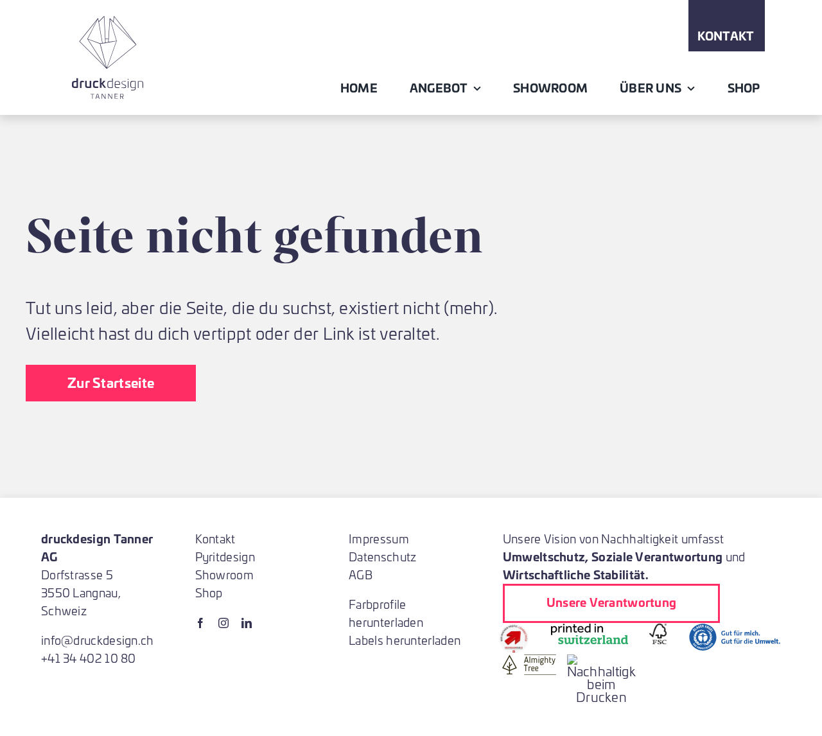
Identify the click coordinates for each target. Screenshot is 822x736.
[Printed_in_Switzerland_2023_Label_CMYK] (589, 629)
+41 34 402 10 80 (88, 658)
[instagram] (223, 623)
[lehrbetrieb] (514, 629)
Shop (209, 592)
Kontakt (215, 538)
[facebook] (200, 623)
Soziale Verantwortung (656, 556)
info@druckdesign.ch (97, 640)
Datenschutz (382, 556)
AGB (360, 574)
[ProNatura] (601, 660)
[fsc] (658, 629)
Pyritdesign (225, 556)
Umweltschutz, (546, 556)
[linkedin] (246, 623)
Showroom (224, 574)
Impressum (379, 538)
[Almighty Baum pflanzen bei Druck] (529, 660)
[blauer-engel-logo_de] (734, 629)
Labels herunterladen (404, 640)
